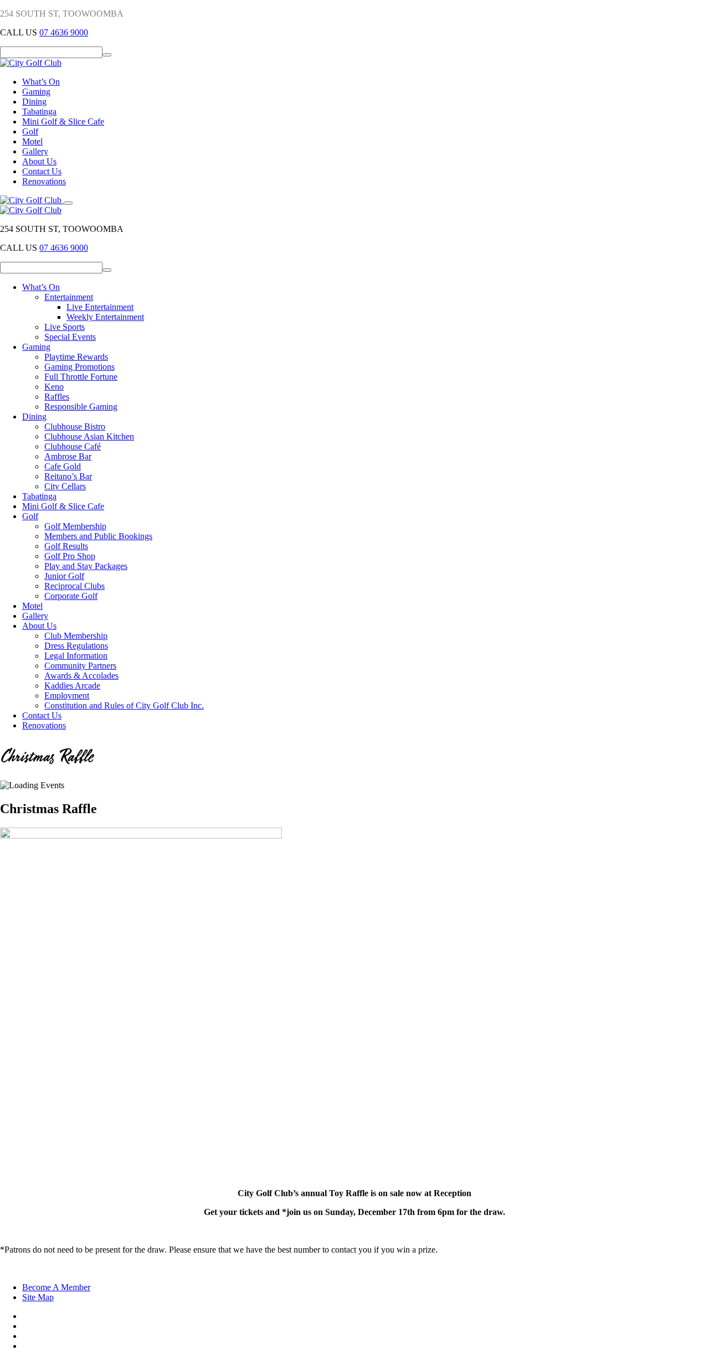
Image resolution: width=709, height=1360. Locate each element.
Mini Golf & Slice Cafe (63, 121)
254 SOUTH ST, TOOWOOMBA (62, 13)
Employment (66, 695)
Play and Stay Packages (85, 566)
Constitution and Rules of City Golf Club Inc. (124, 705)
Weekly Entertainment (105, 317)
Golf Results (66, 546)
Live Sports (64, 327)
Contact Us (41, 171)
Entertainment (68, 297)
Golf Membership (75, 526)
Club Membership (75, 635)
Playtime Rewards (76, 356)
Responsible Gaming (80, 406)
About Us (39, 161)
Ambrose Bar (67, 456)
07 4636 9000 (63, 32)
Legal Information (75, 655)
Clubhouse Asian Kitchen (89, 436)
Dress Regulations (76, 645)
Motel (32, 141)
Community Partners (80, 665)
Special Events (70, 337)
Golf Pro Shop (69, 556)
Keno (54, 386)
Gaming (36, 91)
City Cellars (65, 486)
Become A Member (56, 1287)
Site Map (38, 1297)
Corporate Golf (70, 596)
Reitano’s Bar (68, 476)
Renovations (44, 181)
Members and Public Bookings (98, 536)
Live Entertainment (99, 307)
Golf (30, 131)
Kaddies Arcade (72, 685)
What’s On (41, 81)
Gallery (35, 151)
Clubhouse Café (72, 446)
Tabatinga (39, 111)
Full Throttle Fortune (80, 376)
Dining (34, 101)
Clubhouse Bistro (74, 426)
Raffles (56, 396)
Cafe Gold (62, 466)
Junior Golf (64, 576)
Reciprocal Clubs (74, 586)
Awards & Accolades (81, 675)
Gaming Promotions (79, 366)
